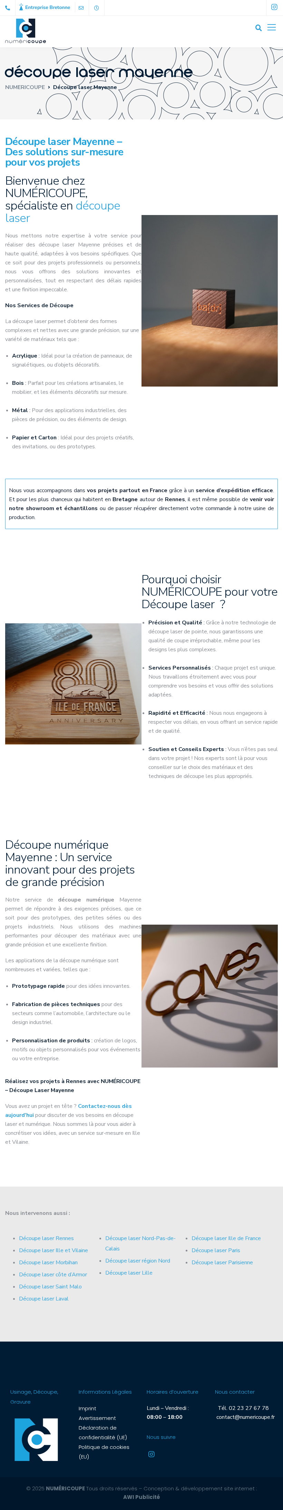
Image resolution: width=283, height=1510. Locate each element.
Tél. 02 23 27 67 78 (242, 1408)
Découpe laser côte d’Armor (53, 1274)
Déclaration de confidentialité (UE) (103, 1432)
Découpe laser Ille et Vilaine (53, 1250)
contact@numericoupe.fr (245, 1417)
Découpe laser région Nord (137, 1261)
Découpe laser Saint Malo (50, 1286)
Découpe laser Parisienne (222, 1262)
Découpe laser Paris (216, 1250)
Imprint (87, 1408)
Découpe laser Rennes (46, 1238)
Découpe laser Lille (129, 1273)
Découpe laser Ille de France (226, 1238)
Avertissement (97, 1418)
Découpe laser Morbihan (48, 1262)
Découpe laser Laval (44, 1299)
